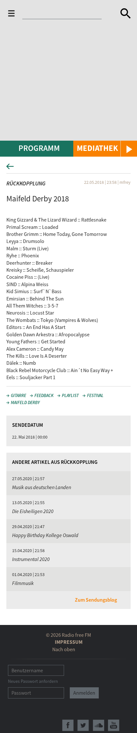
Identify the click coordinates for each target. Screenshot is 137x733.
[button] (105, 149)
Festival (95, 395)
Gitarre (18, 395)
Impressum (69, 642)
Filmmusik (23, 583)
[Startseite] (66, 13)
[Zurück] (68, 168)
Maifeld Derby (25, 402)
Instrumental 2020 (31, 559)
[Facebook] (68, 725)
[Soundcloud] (98, 725)
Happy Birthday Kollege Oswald (45, 535)
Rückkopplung (26, 183)
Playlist (70, 395)
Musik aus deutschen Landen (41, 487)
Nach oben (63, 649)
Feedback (44, 395)
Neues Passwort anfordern (33, 681)
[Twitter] (83, 725)
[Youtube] (113, 725)
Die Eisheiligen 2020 (33, 511)
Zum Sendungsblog (96, 600)
